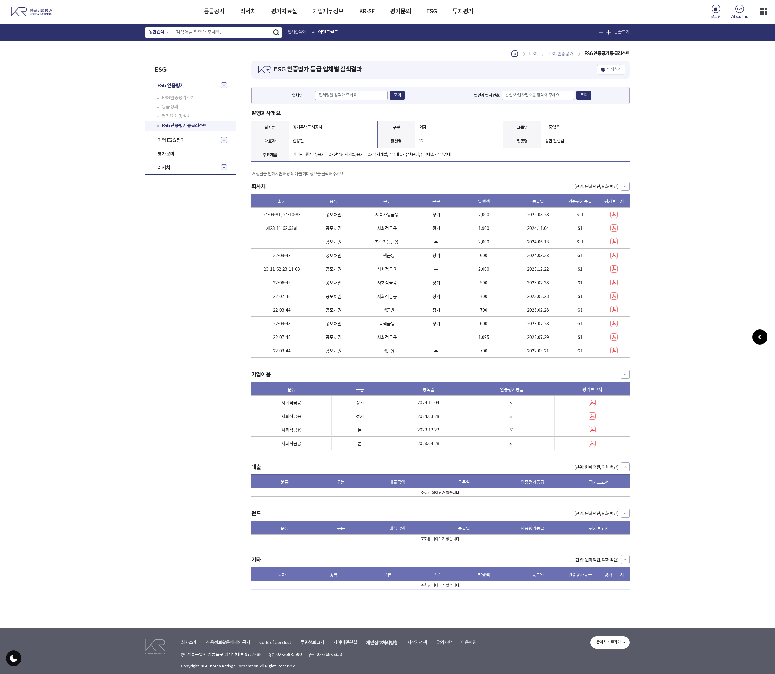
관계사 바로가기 (608, 642)
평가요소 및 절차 (176, 116)
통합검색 (156, 32)
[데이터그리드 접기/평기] (625, 186)
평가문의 (400, 11)
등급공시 (214, 11)
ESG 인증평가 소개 (178, 97)
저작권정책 (417, 642)
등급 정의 (170, 106)
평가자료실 (284, 11)
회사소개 (189, 642)
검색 (276, 32)
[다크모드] (13, 658)
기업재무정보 (328, 11)
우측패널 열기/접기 (759, 337)
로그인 (716, 17)
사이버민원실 (345, 642)
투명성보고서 (312, 642)
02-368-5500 (289, 654)
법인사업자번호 (487, 95)
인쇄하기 (614, 69)
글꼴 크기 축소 (601, 32)
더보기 (763, 12)
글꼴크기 (622, 32)
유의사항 (444, 642)
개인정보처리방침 (382, 643)
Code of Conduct (275, 642)
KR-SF (367, 11)
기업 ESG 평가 (171, 140)
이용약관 (469, 642)
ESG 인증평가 (170, 85)
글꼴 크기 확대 (608, 32)
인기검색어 (297, 32)
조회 (397, 95)
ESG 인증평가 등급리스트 (184, 125)
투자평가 (463, 11)
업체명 (297, 95)
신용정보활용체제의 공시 (228, 642)
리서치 (248, 11)
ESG (431, 11)
